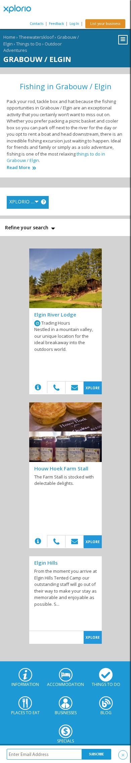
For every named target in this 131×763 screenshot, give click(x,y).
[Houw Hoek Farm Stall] (65, 432)
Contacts (36, 24)
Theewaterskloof (36, 37)
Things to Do (28, 44)
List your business (105, 24)
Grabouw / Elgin (37, 59)
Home (9, 37)
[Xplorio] (20, 9)
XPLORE (93, 388)
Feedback (56, 24)
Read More (18, 167)
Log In (74, 24)
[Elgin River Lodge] (65, 278)
